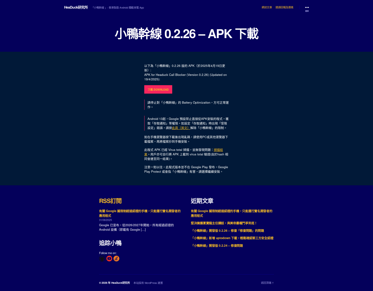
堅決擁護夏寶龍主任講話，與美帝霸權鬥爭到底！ (224, 223)
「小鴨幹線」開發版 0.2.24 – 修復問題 (217, 245)
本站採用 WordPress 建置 (148, 283)
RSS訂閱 (110, 200)
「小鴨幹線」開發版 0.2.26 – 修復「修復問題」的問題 (227, 230)
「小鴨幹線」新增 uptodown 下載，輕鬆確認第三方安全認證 (232, 238)
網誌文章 (267, 7)
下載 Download (158, 89)
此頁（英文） (181, 127)
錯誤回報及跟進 (284, 7)
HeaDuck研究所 (76, 7)
